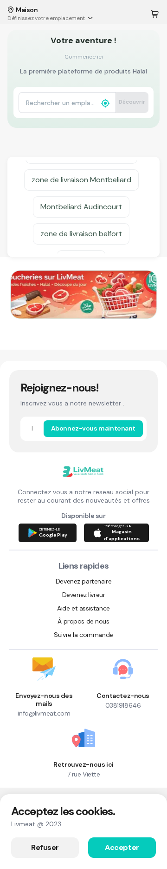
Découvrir (132, 102)
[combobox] (60, 102)
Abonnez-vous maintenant (93, 428)
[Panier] (155, 14)
